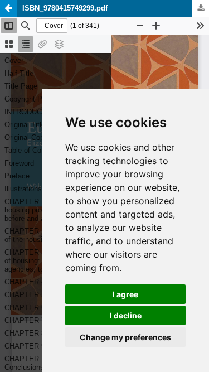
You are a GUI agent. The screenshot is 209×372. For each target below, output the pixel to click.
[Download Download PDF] (200, 8)
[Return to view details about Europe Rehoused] (8, 8)
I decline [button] (126, 315)
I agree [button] (125, 294)
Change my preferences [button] (125, 337)
